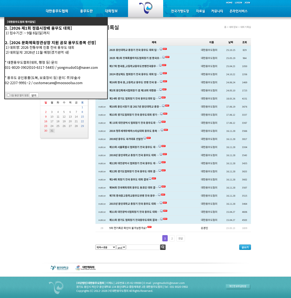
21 (76, 121)
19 (64, 121)
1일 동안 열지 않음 (19, 95)
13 (70, 116)
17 (51, 121)
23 (45, 126)
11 (58, 116)
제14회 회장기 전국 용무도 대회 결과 (128, 179)
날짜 (230, 42)
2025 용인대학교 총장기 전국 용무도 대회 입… (134, 50)
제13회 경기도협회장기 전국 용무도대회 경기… (134, 114)
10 (51, 116)
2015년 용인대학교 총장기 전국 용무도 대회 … (134, 203)
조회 (244, 42)
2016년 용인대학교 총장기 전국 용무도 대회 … (134, 155)
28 (76, 126)
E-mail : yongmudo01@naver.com (164, 283)
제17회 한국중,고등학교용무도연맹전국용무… (133, 66)
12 (64, 116)
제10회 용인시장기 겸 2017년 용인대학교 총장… (135, 106)
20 (70, 121)
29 (82, 126)
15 (82, 116)
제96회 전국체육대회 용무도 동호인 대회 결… (133, 187)
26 (64, 126)
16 (45, 121)
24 (51, 126)
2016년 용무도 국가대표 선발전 (126, 139)
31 (51, 130)
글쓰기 (245, 247)
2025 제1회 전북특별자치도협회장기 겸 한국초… (135, 58)
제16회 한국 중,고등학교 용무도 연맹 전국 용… (134, 82)
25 (57, 126)
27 (70, 126)
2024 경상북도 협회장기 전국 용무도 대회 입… (134, 74)
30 (45, 130)
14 (76, 116)
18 (57, 121)
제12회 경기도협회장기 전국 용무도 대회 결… (133, 171)
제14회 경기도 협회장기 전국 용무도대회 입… (133, 98)
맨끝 (180, 238)
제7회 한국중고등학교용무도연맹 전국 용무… (133, 195)
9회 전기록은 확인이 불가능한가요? (128, 228)
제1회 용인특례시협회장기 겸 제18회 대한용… (134, 90)
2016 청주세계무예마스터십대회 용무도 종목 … (134, 130)
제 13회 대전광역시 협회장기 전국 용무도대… (133, 122)
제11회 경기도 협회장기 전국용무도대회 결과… (134, 220)
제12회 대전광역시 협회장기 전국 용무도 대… (133, 163)
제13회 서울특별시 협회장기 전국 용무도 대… (133, 147)
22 (82, 121)
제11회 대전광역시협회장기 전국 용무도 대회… (134, 211)
